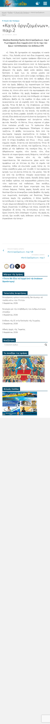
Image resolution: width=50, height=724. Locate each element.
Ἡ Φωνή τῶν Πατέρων (10, 21)
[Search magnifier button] (46, 344)
